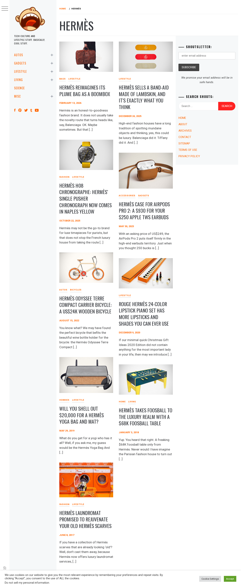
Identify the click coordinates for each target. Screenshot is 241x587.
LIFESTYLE (20, 71)
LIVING (18, 79)
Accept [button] (230, 578)
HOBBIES (64, 400)
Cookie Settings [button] (210, 578)
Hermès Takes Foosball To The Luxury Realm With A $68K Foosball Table (145, 417)
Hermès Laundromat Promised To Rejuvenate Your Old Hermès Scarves (85, 519)
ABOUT (182, 124)
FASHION (64, 177)
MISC (17, 96)
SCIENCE (19, 88)
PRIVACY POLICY (189, 156)
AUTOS (18, 55)
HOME (122, 401)
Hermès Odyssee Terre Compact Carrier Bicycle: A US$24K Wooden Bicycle (85, 305)
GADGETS (20, 63)
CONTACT (184, 137)
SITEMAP (184, 143)
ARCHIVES (185, 130)
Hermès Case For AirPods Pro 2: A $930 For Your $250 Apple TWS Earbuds (144, 210)
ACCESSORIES (127, 195)
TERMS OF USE (187, 150)
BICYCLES (76, 290)
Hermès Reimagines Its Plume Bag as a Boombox (84, 91)
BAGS (62, 79)
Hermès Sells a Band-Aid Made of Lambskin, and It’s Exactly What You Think (144, 97)
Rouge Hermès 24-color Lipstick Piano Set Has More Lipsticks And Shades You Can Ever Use (144, 313)
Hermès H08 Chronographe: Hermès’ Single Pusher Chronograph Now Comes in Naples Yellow (85, 198)
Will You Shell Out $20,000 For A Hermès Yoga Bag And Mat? (81, 415)
